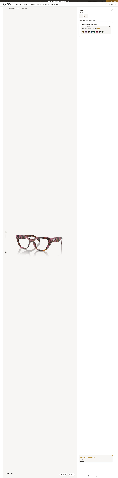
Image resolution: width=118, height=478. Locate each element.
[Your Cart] (115, 4)
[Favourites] (112, 4)
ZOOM (70, 474)
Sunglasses (32, 4)
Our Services (46, 4)
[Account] (109, 4)
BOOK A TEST (113, 1)
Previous (40, 1)
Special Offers (54, 4)
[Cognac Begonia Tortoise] (81, 16)
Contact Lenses (17, 4)
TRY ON (62, 474)
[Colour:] (96, 32)
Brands (39, 4)
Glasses (25, 4)
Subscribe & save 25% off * (59, 1)
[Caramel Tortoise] (86, 16)
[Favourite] (112, 9)
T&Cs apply (82, 460)
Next (78, 1)
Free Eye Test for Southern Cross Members (95, 1)
